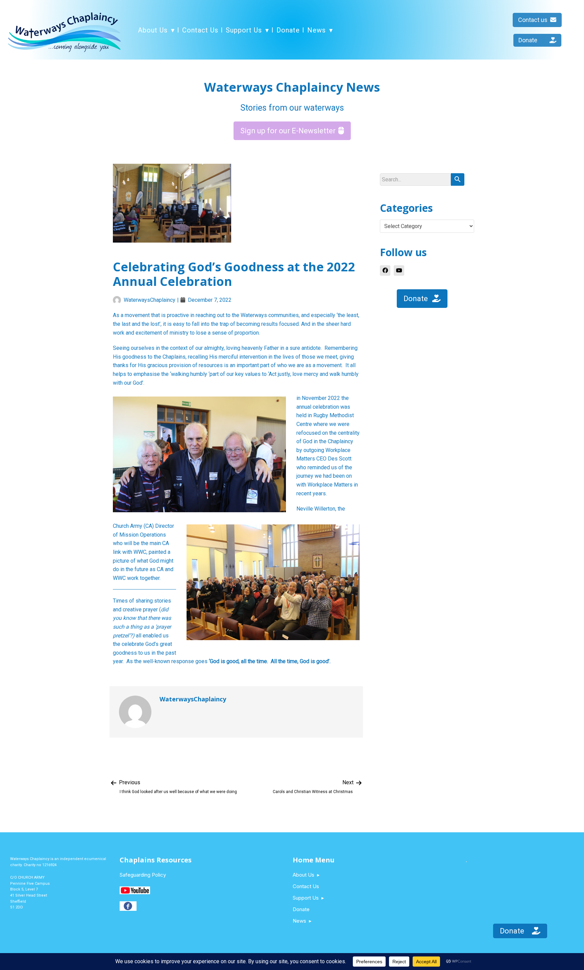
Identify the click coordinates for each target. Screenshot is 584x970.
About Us (153, 30)
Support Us (244, 30)
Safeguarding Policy (143, 875)
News (316, 30)
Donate (288, 30)
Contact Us (200, 30)
